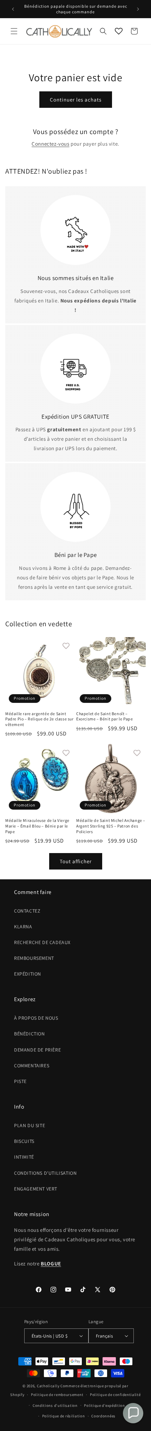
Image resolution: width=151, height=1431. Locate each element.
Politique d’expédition (104, 1405)
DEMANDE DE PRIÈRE (37, 1050)
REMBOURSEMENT (34, 958)
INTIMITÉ (24, 1157)
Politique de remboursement (57, 1394)
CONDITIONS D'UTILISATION (45, 1173)
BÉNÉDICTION (29, 1034)
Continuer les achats (75, 99)
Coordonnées (103, 1415)
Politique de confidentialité (115, 1394)
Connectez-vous (50, 143)
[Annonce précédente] (13, 9)
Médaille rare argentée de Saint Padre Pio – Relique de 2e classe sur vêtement (39, 719)
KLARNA (23, 926)
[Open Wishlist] (118, 31)
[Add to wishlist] (66, 646)
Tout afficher (76, 861)
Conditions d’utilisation (55, 1405)
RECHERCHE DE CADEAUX (42, 942)
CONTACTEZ (27, 911)
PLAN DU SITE (29, 1125)
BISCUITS (24, 1141)
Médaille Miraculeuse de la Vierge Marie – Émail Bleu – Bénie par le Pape (37, 826)
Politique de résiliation (63, 1415)
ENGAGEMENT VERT (35, 1189)
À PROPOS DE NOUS (36, 1018)
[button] (14, 31)
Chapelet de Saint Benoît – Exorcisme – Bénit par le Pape (104, 716)
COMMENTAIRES (31, 1065)
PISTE (20, 1081)
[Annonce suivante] (138, 9)
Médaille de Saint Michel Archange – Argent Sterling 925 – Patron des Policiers (110, 826)
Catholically (48, 1385)
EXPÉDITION (27, 974)
